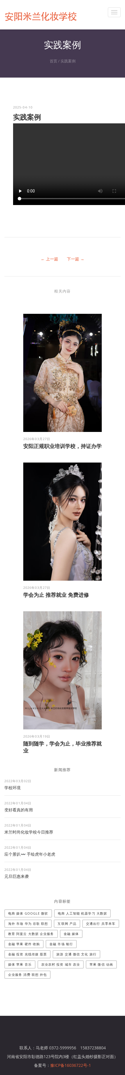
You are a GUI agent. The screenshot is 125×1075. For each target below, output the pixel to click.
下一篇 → (75, 259)
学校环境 (12, 787)
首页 (53, 61)
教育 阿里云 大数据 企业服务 (31, 934)
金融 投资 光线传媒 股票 (27, 954)
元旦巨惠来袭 (16, 876)
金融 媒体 (71, 934)
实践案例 (68, 61)
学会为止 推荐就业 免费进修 (56, 594)
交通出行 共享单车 (100, 923)
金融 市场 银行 (61, 944)
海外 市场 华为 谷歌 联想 (28, 923)
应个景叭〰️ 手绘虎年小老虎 (29, 854)
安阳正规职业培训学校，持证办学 (62, 445)
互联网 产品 (67, 923)
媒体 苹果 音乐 (20, 964)
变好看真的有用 (18, 810)
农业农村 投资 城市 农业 (60, 964)
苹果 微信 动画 (101, 964)
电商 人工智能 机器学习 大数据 (82, 913)
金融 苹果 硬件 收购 (24, 944)
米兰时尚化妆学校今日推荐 (28, 832)
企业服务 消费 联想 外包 (27, 974)
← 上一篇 (49, 259)
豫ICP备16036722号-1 (70, 1065)
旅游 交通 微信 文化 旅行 (76, 954)
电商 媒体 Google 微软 (28, 913)
